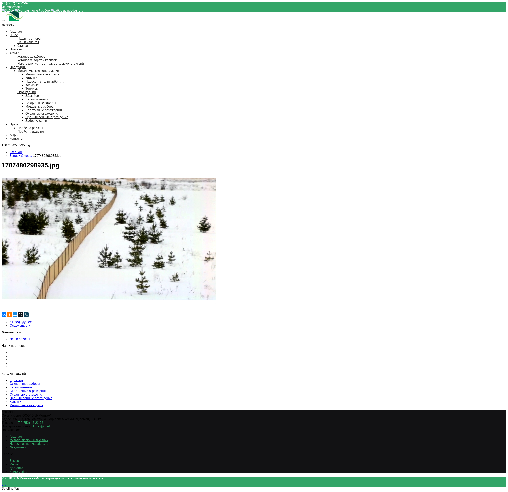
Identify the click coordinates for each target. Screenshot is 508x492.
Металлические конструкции (38, 70)
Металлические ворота (42, 74)
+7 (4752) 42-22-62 (15, 3)
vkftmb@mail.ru (12, 7)
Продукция (18, 67)
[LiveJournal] (26, 314)
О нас (14, 35)
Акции (14, 135)
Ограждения (26, 92)
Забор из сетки (36, 120)
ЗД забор (32, 95)
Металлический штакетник (29, 440)
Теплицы (31, 88)
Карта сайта (18, 471)
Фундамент (18, 447)
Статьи (22, 45)
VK (4, 485)
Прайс (14, 124)
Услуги (14, 53)
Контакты (16, 138)
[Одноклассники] (9, 314)
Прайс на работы (30, 128)
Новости (16, 49)
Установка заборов (31, 56)
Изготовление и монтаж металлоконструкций (50, 63)
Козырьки (32, 85)
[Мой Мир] (15, 314)
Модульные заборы (39, 106)
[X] (20, 314)
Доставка (16, 468)
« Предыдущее (21, 322)
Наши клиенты (28, 42)
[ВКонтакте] (4, 314)
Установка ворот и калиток (37, 60)
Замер (14, 460)
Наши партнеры (29, 38)
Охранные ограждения (42, 113)
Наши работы (20, 339)
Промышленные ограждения (46, 117)
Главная (16, 31)
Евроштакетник (36, 99)
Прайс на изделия (30, 131)
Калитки (31, 78)
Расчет (14, 464)
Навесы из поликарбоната (44, 81)
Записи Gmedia (21, 155)
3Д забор (16, 380)
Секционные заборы (40, 103)
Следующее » (20, 325)
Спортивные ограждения (44, 110)
